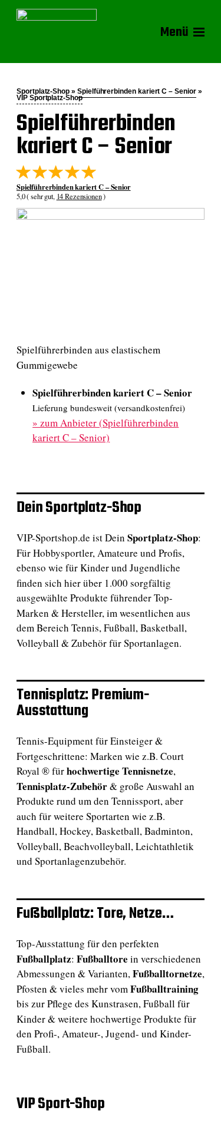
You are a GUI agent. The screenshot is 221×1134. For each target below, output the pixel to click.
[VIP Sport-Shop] (57, 32)
